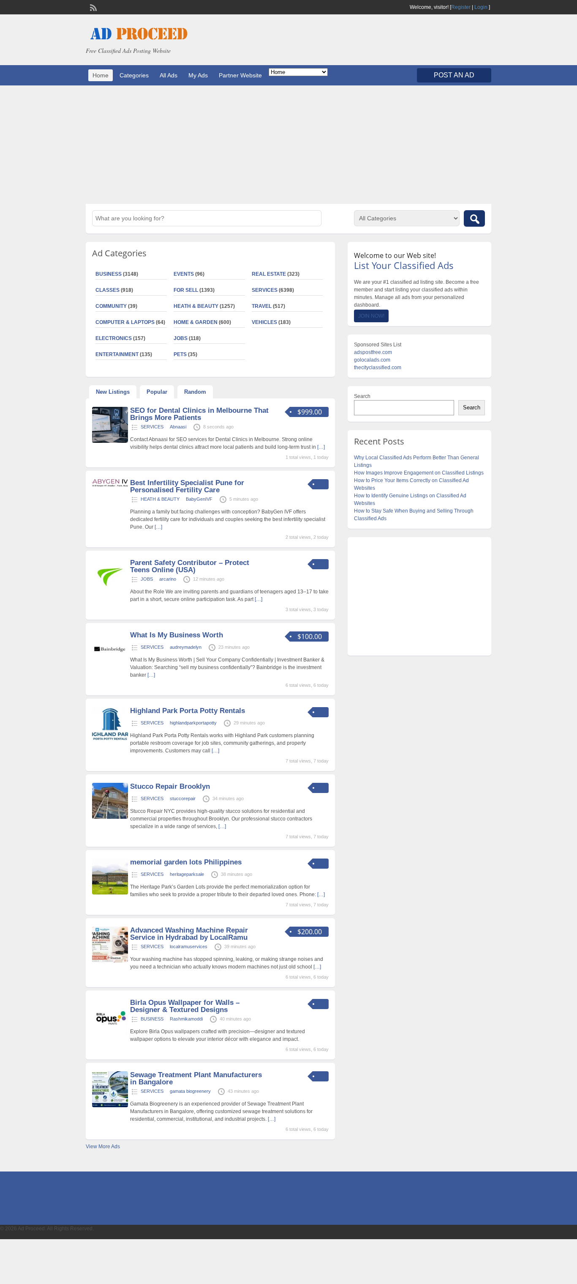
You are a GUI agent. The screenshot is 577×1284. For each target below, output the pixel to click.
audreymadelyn (185, 647)
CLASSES (107, 290)
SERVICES (265, 290)
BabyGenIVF (199, 499)
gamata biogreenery (190, 1091)
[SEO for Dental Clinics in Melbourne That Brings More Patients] (110, 441)
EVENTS (184, 274)
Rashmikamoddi (186, 1018)
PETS (180, 354)
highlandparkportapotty (193, 722)
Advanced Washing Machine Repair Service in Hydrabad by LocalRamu (189, 933)
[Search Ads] (474, 218)
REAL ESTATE (269, 274)
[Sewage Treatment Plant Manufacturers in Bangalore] (110, 1105)
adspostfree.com (373, 352)
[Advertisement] (288, 145)
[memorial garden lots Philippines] (110, 893)
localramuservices (188, 946)
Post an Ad (454, 75)
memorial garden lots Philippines (186, 862)
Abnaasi (178, 426)
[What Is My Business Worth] (110, 666)
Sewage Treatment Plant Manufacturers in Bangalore (196, 1078)
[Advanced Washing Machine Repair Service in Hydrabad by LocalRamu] (110, 961)
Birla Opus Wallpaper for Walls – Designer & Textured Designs (185, 1006)
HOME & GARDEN (196, 322)
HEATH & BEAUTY (196, 306)
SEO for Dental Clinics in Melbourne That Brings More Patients (199, 414)
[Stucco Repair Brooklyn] (110, 817)
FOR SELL (186, 290)
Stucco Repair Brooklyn (170, 786)
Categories (134, 75)
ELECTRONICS (113, 338)
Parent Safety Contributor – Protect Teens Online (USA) (189, 566)
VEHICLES (264, 322)
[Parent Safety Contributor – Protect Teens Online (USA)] (110, 593)
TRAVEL (262, 306)
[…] (321, 447)
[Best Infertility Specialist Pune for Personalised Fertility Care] (110, 485)
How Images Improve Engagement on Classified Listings (419, 473)
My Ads (198, 75)
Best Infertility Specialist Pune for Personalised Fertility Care (187, 486)
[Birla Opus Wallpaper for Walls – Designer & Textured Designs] (110, 1033)
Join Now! (371, 316)
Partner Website (240, 75)
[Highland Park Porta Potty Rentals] (110, 741)
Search (362, 396)
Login (480, 7)
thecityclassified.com (377, 367)
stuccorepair (183, 798)
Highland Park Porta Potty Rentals (187, 711)
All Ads (168, 75)
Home (101, 75)
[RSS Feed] (92, 6)
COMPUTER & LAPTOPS (125, 322)
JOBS (181, 338)
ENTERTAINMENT (117, 354)
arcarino (167, 579)
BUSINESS (108, 274)
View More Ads (103, 1147)
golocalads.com (372, 360)
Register (461, 7)
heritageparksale (187, 874)
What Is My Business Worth (176, 635)
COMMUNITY (111, 306)
